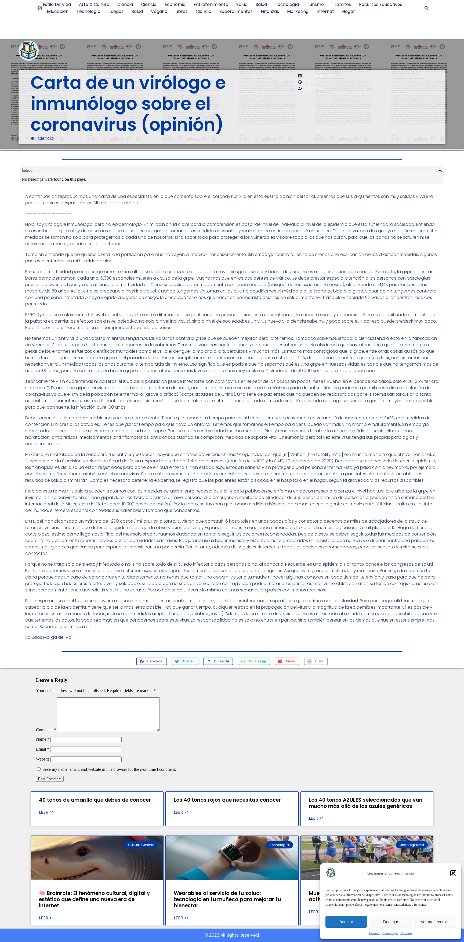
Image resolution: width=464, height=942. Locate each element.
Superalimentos (236, 11)
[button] (453, 873)
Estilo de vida (57, 4)
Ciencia (125, 4)
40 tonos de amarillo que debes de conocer (95, 800)
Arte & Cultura (94, 4)
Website (42, 759)
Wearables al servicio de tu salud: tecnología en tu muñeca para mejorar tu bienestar (227, 899)
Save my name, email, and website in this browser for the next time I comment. (109, 769)
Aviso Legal (390, 933)
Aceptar (346, 921)
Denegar (390, 921)
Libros (181, 11)
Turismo (315, 4)
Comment (46, 729)
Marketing (298, 11)
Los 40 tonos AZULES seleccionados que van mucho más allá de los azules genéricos (365, 803)
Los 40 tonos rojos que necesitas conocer (227, 800)
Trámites (341, 4)
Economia (175, 4)
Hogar (348, 11)
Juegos (116, 11)
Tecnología (287, 4)
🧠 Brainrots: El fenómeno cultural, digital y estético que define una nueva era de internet (94, 899)
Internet (325, 11)
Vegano (159, 11)
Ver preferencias (435, 921)
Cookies (374, 933)
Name (42, 739)
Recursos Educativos (380, 4)
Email (42, 749)
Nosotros (406, 933)
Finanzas (270, 11)
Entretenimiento (211, 4)
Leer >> (46, 812)
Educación (57, 11)
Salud (242, 4)
